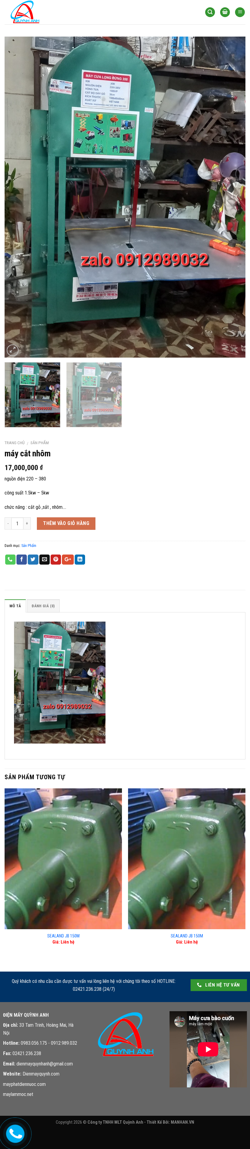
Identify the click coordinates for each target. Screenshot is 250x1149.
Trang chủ (15, 442)
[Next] (232, 197)
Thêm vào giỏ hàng (66, 523)
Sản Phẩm (39, 442)
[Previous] (17, 197)
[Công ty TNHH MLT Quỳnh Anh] (35, 12)
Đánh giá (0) (43, 606)
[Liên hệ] (14, 1132)
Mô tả (15, 606)
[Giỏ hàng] (225, 12)
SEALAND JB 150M (63, 936)
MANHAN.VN (182, 1122)
